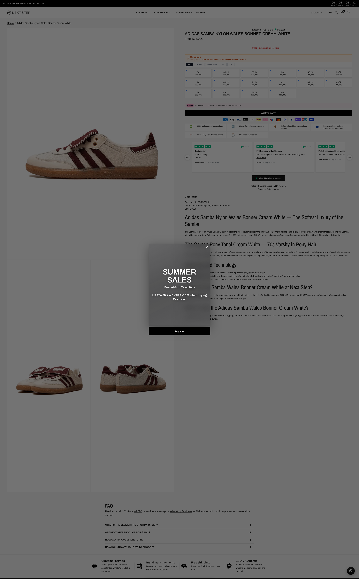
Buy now (179, 331)
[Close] (206, 247)
